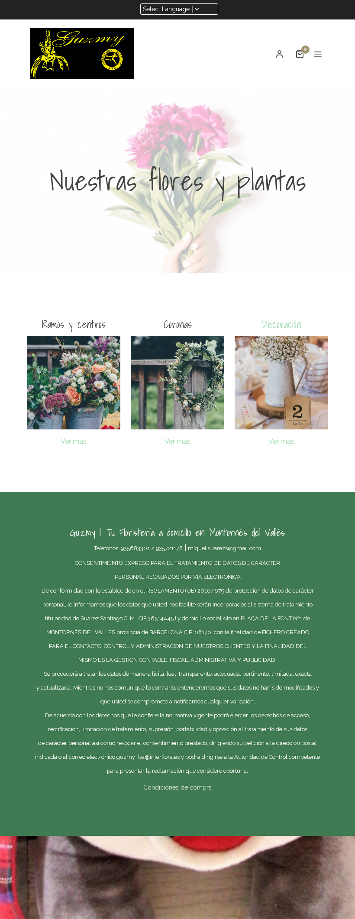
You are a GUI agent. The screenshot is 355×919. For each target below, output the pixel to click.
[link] (82, 53)
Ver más (74, 441)
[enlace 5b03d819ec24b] (281, 382)
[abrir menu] (317, 53)
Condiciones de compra (177, 787)
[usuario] (279, 53)
